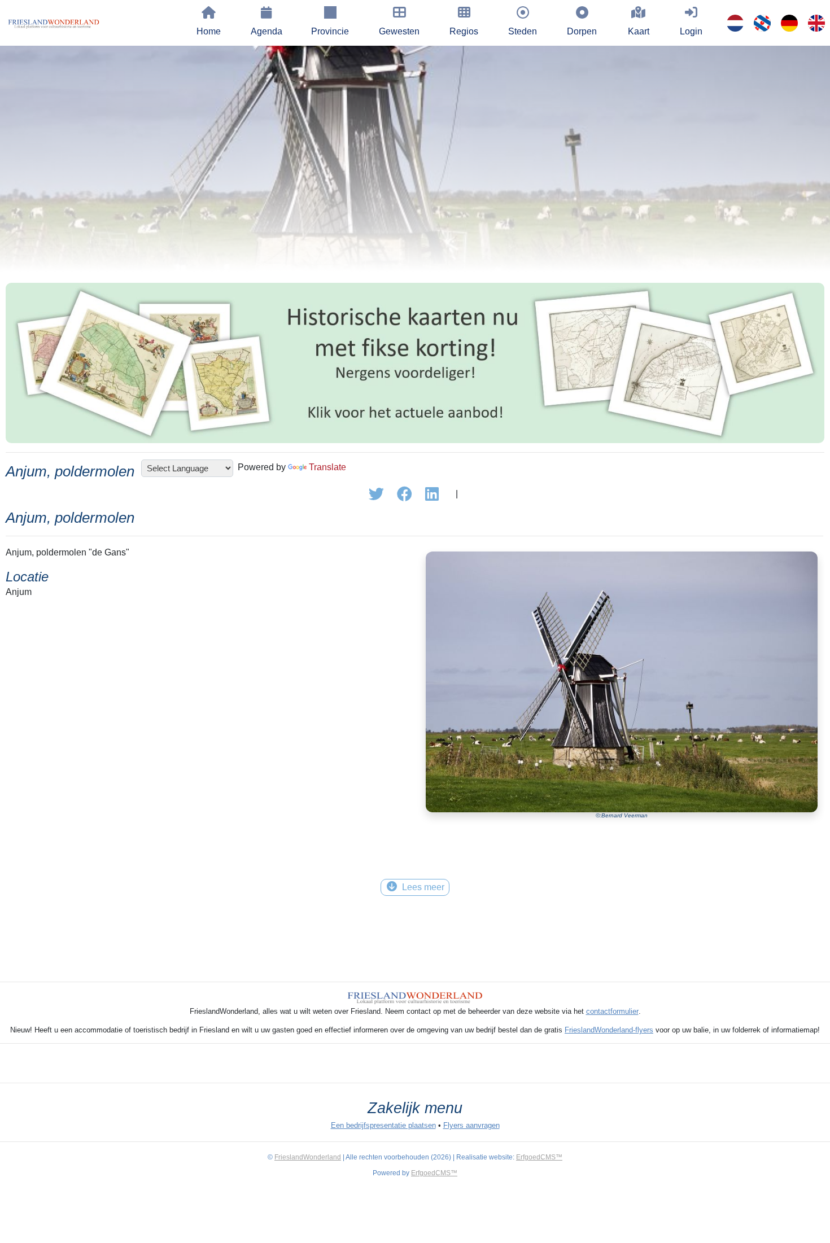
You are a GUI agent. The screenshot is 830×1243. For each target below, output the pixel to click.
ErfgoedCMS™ (539, 1157)
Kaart (638, 31)
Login (691, 31)
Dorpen (582, 31)
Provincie (330, 31)
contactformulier (612, 1011)
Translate (327, 467)
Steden (522, 31)
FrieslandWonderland (307, 1157)
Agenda (266, 31)
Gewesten (399, 31)
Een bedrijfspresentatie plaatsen (383, 1125)
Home (208, 31)
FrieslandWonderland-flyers (609, 1030)
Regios (463, 31)
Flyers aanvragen (471, 1125)
